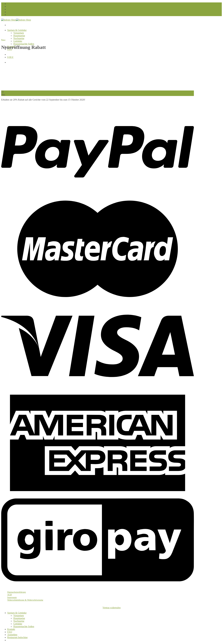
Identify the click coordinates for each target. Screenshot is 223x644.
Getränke (17, 41)
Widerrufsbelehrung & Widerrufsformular (25, 600)
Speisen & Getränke (17, 30)
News (3, 40)
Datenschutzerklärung (16, 592)
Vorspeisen (18, 33)
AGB (9, 594)
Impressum (12, 597)
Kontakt (11, 629)
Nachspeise (18, 38)
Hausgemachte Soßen (23, 44)
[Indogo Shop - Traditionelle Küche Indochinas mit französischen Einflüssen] (16, 20)
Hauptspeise (19, 35)
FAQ (9, 632)
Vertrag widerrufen (112, 607)
